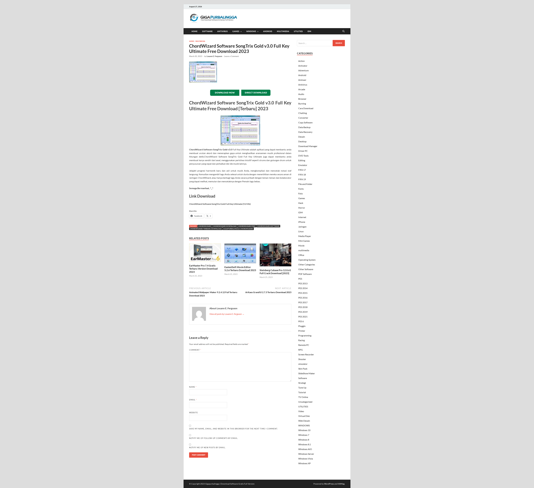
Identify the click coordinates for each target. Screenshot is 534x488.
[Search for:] (321, 43)
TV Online (303, 397)
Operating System (307, 259)
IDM (309, 31)
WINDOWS (251, 31)
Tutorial (302, 392)
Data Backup (304, 127)
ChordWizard (204, 226)
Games (301, 198)
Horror (301, 207)
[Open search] (343, 31)
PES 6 (301, 321)
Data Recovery (305, 132)
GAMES (235, 31)
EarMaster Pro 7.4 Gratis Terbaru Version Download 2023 (203, 268)
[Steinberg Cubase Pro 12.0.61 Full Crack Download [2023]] (275, 256)
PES (300, 278)
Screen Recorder (306, 354)
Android (302, 75)
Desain (301, 136)
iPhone (301, 222)
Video (301, 411)
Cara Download (305, 108)
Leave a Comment (231, 56)
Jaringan (302, 226)
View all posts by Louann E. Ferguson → (226, 314)
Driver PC (303, 151)
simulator (302, 364)
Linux (301, 231)
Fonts (301, 188)
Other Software (305, 269)
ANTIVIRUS (222, 31)
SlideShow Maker (306, 373)
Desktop (302, 141)
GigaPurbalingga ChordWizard (238, 229)
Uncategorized (305, 401)
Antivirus (302, 84)
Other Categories (306, 264)
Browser (302, 98)
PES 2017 (302, 302)
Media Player (304, 236)
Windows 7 (303, 435)
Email (193, 400)
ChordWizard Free (246, 226)
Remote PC (303, 345)
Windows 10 (304, 430)
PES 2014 (302, 288)
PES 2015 (302, 293)
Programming (304, 335)
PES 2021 (302, 316)
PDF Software (305, 274)
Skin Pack (302, 368)
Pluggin (302, 326)
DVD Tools (303, 155)
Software (302, 378)
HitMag (341, 484)
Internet (302, 217)
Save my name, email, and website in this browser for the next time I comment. (233, 429)
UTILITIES (298, 31)
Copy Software (305, 122)
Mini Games (304, 240)
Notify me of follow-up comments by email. (213, 438)
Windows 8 (303, 439)
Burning (302, 103)
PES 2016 (302, 297)
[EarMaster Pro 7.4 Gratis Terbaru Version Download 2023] (205, 253)
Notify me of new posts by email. (207, 447)
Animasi (302, 80)
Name (192, 387)
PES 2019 (302, 311)
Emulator (302, 165)
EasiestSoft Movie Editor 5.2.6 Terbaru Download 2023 (240, 269)
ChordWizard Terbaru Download (206, 229)
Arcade (301, 89)
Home (194, 31)
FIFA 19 (302, 179)
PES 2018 (302, 307)
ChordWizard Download (225, 226)
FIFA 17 (302, 169)
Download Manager (307, 146)
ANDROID (267, 31)
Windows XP (304, 463)
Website (193, 412)
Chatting (302, 113)
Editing (301, 160)
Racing (301, 340)
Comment (195, 350)
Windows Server (306, 453)
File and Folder (305, 184)
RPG (300, 349)
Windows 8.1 (304, 444)
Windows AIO (305, 449)
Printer (301, 330)
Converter (303, 117)
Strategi (302, 382)
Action (301, 61)
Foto (300, 193)
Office (301, 255)
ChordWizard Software (268, 226)
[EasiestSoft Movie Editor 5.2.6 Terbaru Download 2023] (240, 254)
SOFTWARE (207, 31)
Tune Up (302, 387)
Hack (300, 203)
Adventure (303, 70)
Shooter (302, 359)
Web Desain (304, 420)
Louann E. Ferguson (214, 56)
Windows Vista (305, 458)
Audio (191, 41)
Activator (302, 65)
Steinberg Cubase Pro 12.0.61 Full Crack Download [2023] (275, 272)
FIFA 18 (302, 174)
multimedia (200, 41)
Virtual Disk (304, 416)
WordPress (329, 484)
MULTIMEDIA (283, 31)
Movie (301, 245)
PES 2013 (302, 283)
